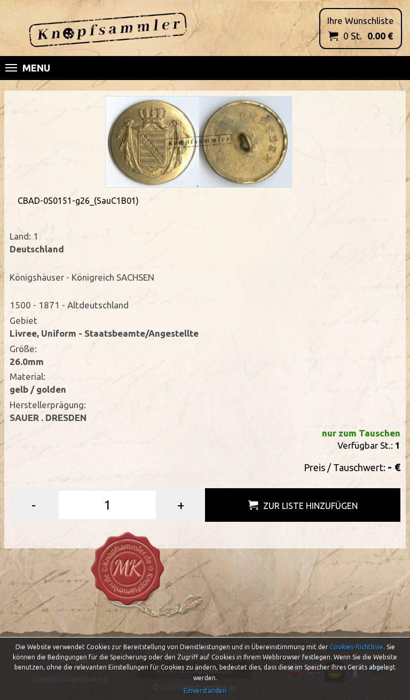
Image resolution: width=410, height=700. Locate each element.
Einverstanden (205, 690)
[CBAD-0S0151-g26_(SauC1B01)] (198, 141)
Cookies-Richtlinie (356, 646)
